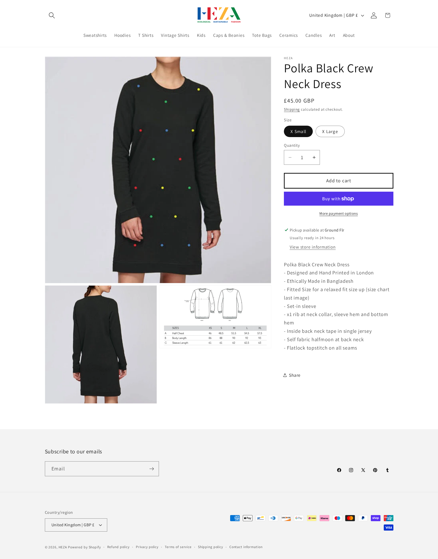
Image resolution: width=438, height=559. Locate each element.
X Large (330, 131)
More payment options (338, 213)
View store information (313, 247)
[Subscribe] (152, 468)
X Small (298, 131)
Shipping (292, 109)
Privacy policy (147, 547)
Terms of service (178, 547)
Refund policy (118, 547)
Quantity (292, 145)
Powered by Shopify (84, 547)
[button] (52, 15)
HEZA (63, 547)
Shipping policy (210, 547)
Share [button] (295, 375)
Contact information (246, 547)
